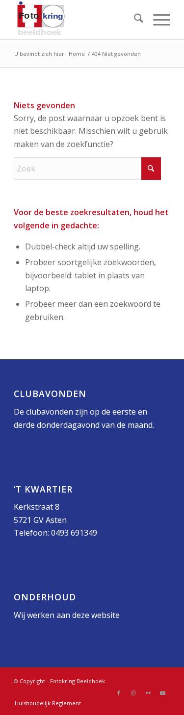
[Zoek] (133, 19)
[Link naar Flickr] (148, 693)
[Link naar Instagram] (133, 693)
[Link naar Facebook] (118, 693)
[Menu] (156, 19)
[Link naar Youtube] (163, 693)
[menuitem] (133, 19)
